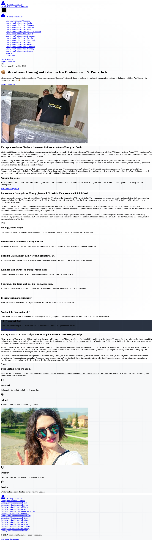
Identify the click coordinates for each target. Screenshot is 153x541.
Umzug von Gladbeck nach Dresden (19, 51)
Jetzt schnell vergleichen (10, 189)
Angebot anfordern (20, 7)
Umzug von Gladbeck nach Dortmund (20, 40)
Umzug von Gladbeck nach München (20, 27)
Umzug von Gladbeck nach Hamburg (20, 25)
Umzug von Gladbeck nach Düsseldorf (20, 36)
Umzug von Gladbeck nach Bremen (19, 44)
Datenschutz (10, 55)
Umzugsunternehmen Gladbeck (18, 21)
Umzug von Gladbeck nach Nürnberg (20, 49)
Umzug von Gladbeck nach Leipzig (19, 38)
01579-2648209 (7, 7)
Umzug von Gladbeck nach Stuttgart (19, 34)
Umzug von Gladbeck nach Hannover (20, 47)
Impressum (10, 53)
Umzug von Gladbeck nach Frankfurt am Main (23, 32)
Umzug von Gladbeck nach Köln (18, 29)
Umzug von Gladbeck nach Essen (18, 42)
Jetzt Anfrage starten (8, 330)
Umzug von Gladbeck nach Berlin (19, 23)
